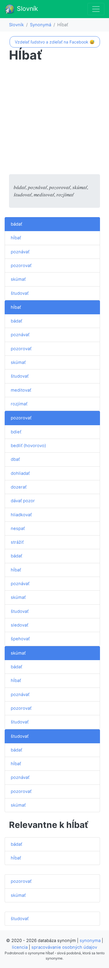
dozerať (18, 487)
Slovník (26, 8)
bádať (16, 224)
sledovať (19, 625)
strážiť (17, 542)
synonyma (90, 940)
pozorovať (21, 265)
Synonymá (40, 24)
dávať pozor (23, 500)
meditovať (21, 390)
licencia (20, 947)
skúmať (18, 279)
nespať (18, 528)
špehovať (20, 638)
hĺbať (16, 237)
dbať (15, 459)
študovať (19, 293)
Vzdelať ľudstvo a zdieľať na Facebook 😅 (54, 41)
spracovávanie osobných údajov (64, 947)
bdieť (16, 432)
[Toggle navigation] (95, 9)
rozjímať (19, 404)
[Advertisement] (54, 119)
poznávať (20, 251)
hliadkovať (21, 514)
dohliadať (20, 473)
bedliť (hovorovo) (28, 445)
